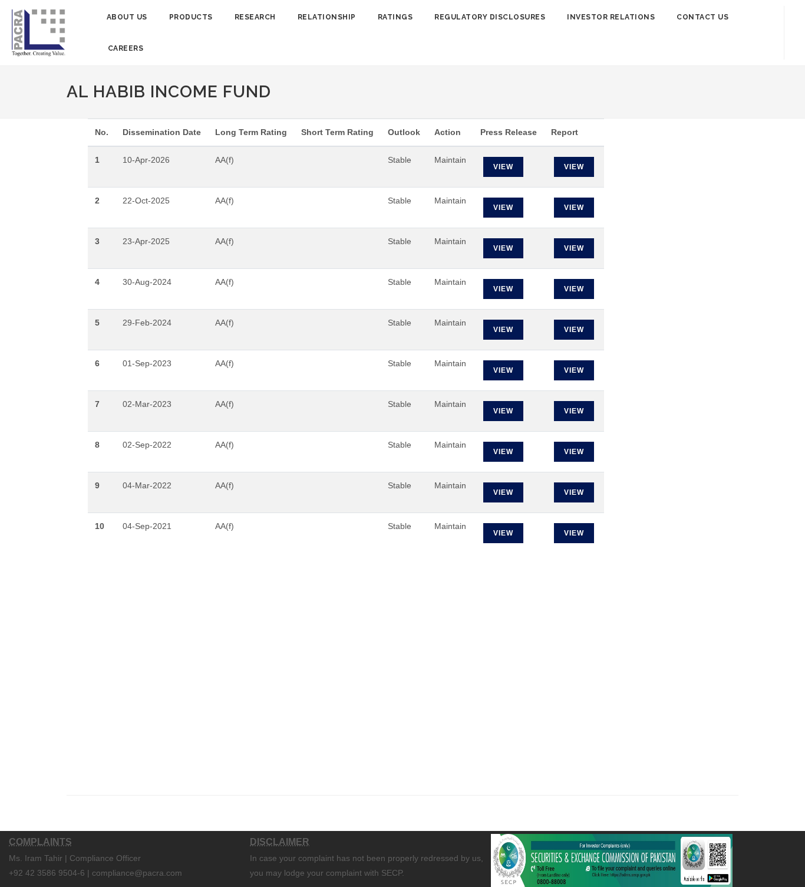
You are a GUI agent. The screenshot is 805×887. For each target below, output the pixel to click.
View (503, 167)
